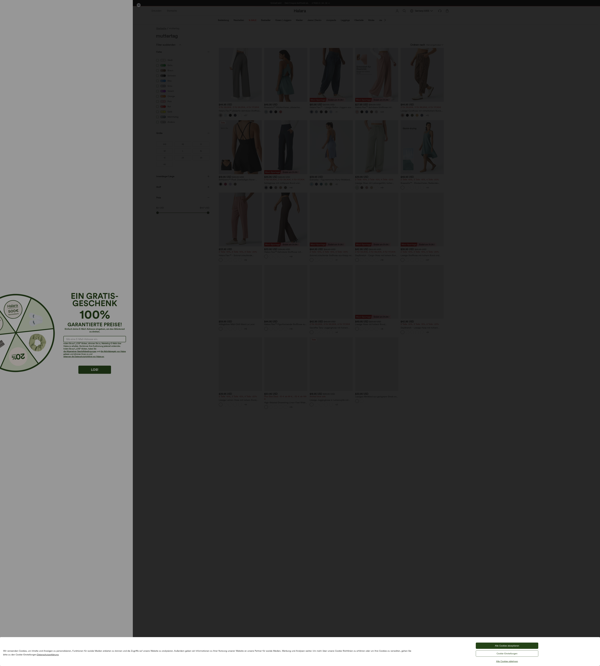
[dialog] (300, 333)
